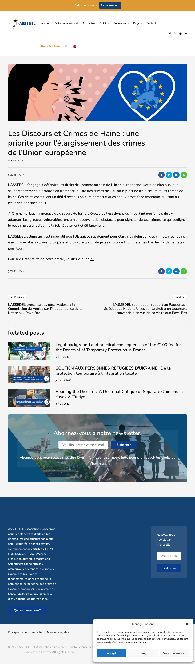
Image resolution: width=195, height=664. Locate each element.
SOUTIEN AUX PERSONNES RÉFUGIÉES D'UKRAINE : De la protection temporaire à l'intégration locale (113, 370)
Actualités (89, 23)
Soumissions (121, 23)
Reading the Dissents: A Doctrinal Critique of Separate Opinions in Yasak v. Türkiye (119, 394)
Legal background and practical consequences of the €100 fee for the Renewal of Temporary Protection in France (118, 347)
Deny (143, 653)
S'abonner (124, 445)
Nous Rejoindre (51, 46)
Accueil (45, 23)
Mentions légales (58, 632)
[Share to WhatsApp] (184, 175)
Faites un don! (110, 5)
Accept (111, 653)
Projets (137, 23)
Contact (151, 23)
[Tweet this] (169, 175)
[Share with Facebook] (161, 175)
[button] (187, 624)
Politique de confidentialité (25, 632)
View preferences (174, 653)
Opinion (104, 23)
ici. (92, 259)
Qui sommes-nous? (66, 23)
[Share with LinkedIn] (176, 175)
